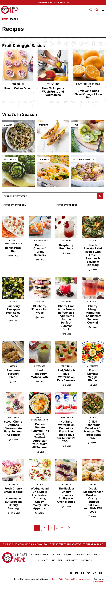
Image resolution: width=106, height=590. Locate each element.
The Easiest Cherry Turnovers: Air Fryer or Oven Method (66, 495)
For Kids (79, 554)
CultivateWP (98, 582)
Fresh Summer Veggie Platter (92, 375)
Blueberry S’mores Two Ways (39, 309)
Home (5, 19)
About (67, 554)
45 (62, 528)
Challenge (93, 554)
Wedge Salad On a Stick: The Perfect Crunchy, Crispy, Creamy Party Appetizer (40, 498)
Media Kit (71, 560)
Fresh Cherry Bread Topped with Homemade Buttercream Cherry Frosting (13, 498)
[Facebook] (83, 573)
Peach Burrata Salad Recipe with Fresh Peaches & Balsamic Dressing (93, 255)
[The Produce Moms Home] (10, 10)
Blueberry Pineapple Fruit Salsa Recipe (13, 311)
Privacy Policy (58, 579)
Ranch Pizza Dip (13, 249)
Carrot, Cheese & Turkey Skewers (39, 250)
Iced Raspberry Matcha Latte (40, 374)
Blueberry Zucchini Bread (13, 374)
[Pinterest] (76, 573)
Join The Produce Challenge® (53, 2)
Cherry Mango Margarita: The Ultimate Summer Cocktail (92, 314)
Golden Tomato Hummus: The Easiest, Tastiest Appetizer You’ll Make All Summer (40, 436)
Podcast (43, 560)
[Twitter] (89, 573)
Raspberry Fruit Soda (66, 247)
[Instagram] (70, 573)
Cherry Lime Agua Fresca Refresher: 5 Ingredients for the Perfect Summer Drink (66, 317)
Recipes (56, 554)
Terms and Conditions (74, 579)
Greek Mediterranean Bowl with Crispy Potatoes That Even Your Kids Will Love (93, 500)
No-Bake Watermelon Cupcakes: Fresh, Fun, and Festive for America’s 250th (66, 431)
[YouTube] (101, 573)
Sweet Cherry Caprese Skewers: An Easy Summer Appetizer (13, 428)
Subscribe (57, 560)
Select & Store (39, 554)
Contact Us (86, 560)
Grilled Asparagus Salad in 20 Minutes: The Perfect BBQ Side (92, 430)
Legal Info (88, 579)
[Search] (97, 10)
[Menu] (103, 10)
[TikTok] (95, 573)
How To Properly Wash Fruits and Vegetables (53, 92)
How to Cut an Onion (17, 88)
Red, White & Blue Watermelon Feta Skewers (66, 375)
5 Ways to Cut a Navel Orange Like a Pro (88, 94)
